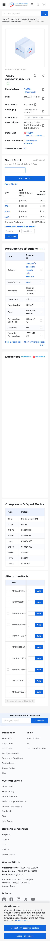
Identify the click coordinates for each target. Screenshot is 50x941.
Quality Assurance (10, 753)
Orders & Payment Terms (14, 801)
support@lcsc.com (17, 874)
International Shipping (12, 806)
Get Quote (11, 236)
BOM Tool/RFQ (33, 738)
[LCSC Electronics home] (18, 5)
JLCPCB (5, 839)
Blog (4, 773)
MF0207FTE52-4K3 (20, 591)
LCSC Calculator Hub (36, 748)
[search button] (44, 13)
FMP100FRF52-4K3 (20, 658)
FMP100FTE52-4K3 (20, 636)
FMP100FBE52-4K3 (20, 613)
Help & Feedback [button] (13, 342)
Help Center (7, 821)
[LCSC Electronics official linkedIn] (19, 899)
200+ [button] (7, 206)
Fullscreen (26, 356)
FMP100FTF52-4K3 (20, 669)
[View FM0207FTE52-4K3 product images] (25, 48)
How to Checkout (10, 796)
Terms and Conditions (12, 758)
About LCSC (7, 738)
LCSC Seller (7, 748)
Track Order (7, 786)
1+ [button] (6, 201)
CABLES (5, 849)
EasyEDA (6, 834)
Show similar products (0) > (34, 343)
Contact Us (7, 743)
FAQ (4, 816)
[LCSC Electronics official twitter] (26, 899)
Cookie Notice (8, 768)
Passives (23, 19)
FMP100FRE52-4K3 (20, 624)
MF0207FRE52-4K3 (20, 602)
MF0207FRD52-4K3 (20, 647)
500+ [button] (7, 211)
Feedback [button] (6, 811)
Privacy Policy (8, 763)
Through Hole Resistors (11, 22)
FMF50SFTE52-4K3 (20, 680)
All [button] (40, 248)
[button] (4, 4)
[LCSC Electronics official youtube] (33, 899)
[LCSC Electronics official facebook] (11, 899)
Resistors (33, 19)
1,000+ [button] (8, 217)
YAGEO (27, 89)
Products (13, 19)
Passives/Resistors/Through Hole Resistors (31, 270)
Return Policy (8, 791)
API (28, 743)
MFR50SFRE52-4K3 (20, 692)
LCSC (4, 844)
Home (4, 19)
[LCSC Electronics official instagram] (4, 899)
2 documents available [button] (30, 142)
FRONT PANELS (8, 854)
